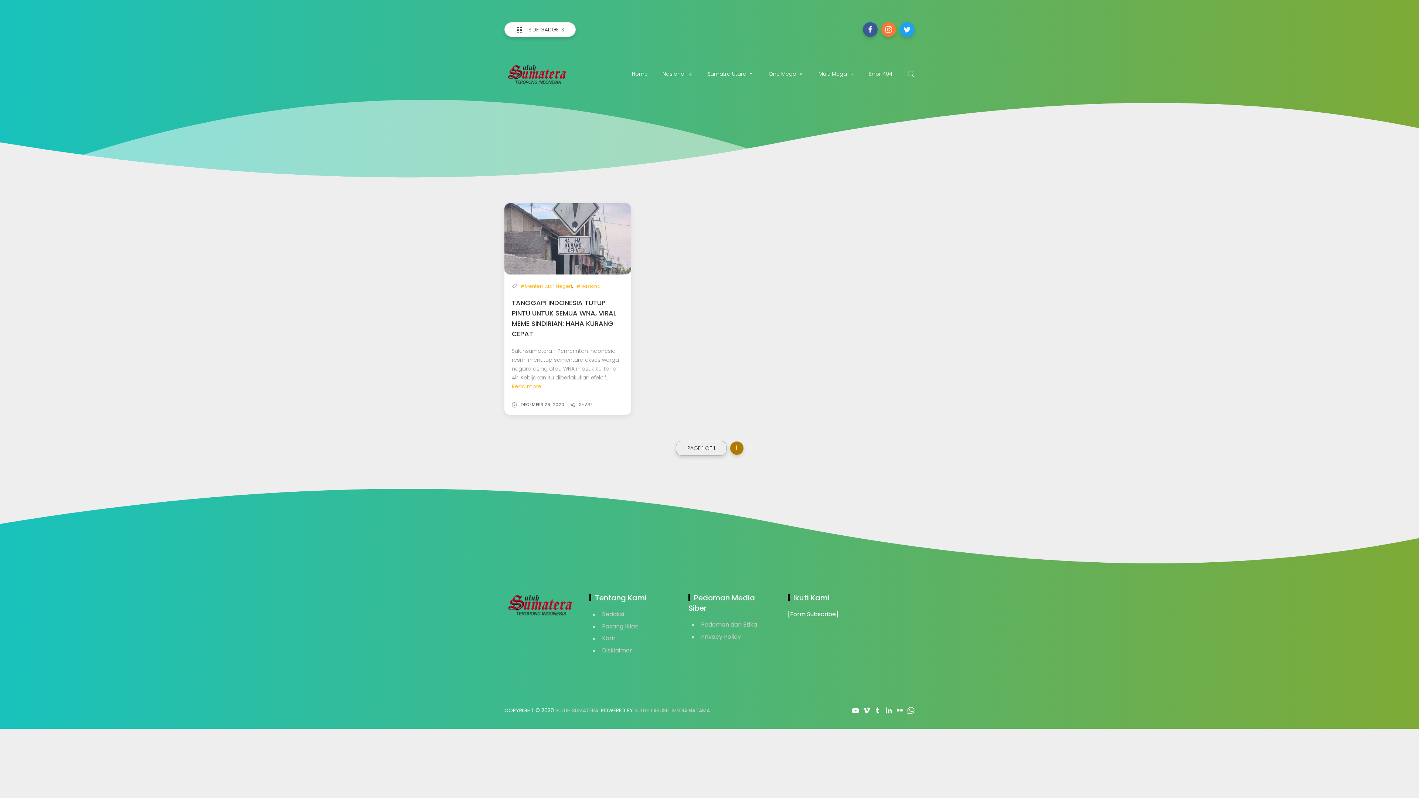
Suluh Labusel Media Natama (672, 710)
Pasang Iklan (620, 626)
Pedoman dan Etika (729, 624)
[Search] (911, 74)
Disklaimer (617, 650)
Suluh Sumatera (576, 710)
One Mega (782, 74)
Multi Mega (833, 74)
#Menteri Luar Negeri (546, 286)
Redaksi (613, 614)
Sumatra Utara (727, 74)
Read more (526, 386)
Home (640, 74)
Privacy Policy (721, 636)
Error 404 (880, 74)
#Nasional (589, 286)
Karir (609, 638)
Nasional (674, 74)
